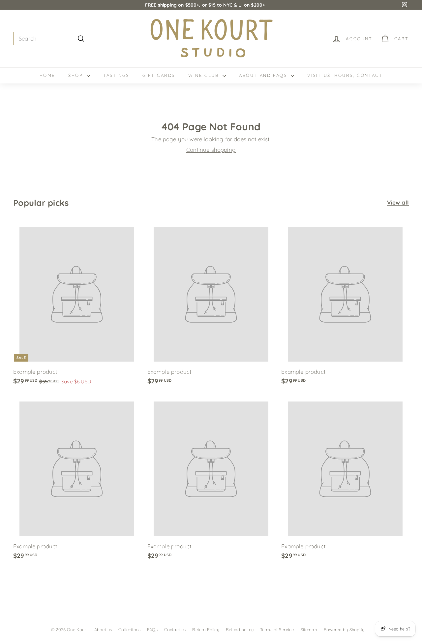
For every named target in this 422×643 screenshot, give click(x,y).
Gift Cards (158, 75)
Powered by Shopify (344, 629)
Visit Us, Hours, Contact (344, 75)
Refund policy (240, 629)
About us (103, 629)
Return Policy (205, 629)
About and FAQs (264, 75)
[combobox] (51, 38)
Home (47, 75)
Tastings (116, 75)
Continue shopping (211, 149)
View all (398, 202)
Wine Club (204, 75)
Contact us (175, 629)
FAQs (152, 629)
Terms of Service (277, 629)
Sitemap (309, 629)
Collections (129, 629)
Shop (76, 75)
